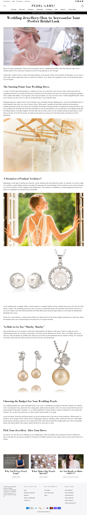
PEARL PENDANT (69, 500)
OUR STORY (47, 490)
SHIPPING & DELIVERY (29, 493)
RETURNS (26, 495)
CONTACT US (27, 500)
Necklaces (31, 9)
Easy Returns (20, 1)
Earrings (14, 9)
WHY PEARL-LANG (48, 493)
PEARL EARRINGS (69, 493)
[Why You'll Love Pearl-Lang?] (16, 461)
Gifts (56, 9)
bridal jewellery (23, 91)
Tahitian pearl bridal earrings (48, 311)
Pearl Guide (72, 9)
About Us (63, 9)
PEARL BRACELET (69, 495)
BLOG (45, 495)
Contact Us (27, 1)
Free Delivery (6, 1)
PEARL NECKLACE (69, 498)
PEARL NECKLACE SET (70, 503)
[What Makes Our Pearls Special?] (43, 461)
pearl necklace (35, 75)
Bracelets (22, 9)
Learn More (16, 477)
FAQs (13, 1)
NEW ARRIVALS (69, 490)
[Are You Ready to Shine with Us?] (71, 461)
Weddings (49, 9)
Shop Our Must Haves (71, 477)
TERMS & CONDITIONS (29, 498)
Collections (39, 9)
